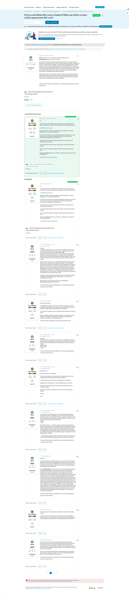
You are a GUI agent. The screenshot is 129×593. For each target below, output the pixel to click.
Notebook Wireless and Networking (51, 11)
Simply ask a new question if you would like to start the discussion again (67, 49)
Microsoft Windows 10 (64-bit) (31, 94)
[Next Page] (57, 573)
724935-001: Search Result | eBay (48, 157)
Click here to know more (105, 26)
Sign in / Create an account (47, 38)
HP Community (28, 11)
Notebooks (37, 11)
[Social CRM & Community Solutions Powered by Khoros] (92, 587)
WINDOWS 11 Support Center (39, 44)
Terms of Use (34, 588)
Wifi (31, 99)
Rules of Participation (45, 588)
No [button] (45, 173)
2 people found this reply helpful (56, 173)
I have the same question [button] (33, 105)
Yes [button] (41, 173)
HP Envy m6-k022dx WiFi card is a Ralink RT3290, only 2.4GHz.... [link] (78, 11)
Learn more (59, 38)
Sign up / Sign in (99, 7)
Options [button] (103, 15)
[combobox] (34, 22)
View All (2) (26, 96)
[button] (77, 55)
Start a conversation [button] (52, 22)
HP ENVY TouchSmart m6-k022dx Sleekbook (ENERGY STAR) (40, 91)
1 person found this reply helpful (55, 328)
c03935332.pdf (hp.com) (46, 128)
